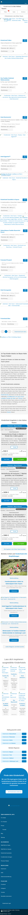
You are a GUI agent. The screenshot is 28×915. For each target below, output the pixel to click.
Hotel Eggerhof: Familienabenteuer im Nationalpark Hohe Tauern (14, 607)
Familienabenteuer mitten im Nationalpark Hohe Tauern (14, 582)
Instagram (3, 888)
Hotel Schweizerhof (22, 677)
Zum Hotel (6, 459)
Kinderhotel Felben (6, 40)
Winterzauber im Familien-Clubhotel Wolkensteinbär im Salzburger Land (14, 632)
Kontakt (4, 829)
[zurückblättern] (3, 28)
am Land (17, 396)
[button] (2, 331)
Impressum (3, 868)
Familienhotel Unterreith (14, 675)
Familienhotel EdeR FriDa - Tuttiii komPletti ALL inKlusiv (22, 705)
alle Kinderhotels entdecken (14, 791)
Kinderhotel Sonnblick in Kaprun (10, 199)
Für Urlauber (4, 821)
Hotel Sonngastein (6, 290)
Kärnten (9, 412)
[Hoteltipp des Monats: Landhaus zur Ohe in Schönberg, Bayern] (14, 175)
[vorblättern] (24, 28)
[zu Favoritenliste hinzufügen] (1, 19)
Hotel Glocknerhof (6, 117)
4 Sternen (20, 398)
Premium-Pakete (5, 860)
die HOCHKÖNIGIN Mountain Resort (5, 705)
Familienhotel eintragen (6, 857)
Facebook (3, 884)
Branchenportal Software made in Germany (9, 911)
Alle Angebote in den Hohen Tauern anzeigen (15, 549)
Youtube (3, 892)
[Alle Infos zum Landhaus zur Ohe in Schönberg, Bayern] (14, 341)
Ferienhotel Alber (5, 318)
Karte (13, 11)
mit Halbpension (11, 396)
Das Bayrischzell (14, 701)
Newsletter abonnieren (6, 896)
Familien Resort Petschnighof (5, 677)
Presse (2, 825)
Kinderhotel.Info (5, 394)
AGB (2, 872)
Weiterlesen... (14, 591)
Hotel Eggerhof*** (6, 156)
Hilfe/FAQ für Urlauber (6, 849)
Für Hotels (3, 817)
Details (14, 447)
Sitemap (3, 837)
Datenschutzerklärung (6, 876)
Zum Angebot (20, 459)
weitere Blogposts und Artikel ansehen (14, 646)
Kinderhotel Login (6, 903)
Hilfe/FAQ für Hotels (5, 845)
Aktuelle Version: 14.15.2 (5, 913)
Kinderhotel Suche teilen (20, 331)
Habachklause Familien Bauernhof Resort (10, 231)
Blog (2, 833)
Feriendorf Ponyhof (6, 260)
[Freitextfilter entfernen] (21, 2)
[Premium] (24, 660)
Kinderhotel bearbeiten (6, 853)
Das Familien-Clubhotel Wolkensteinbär (7, 79)
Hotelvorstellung (14, 578)
